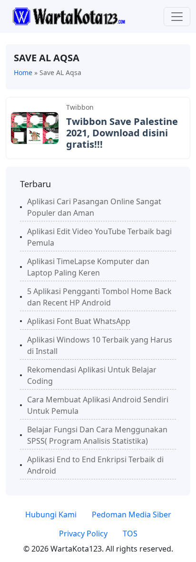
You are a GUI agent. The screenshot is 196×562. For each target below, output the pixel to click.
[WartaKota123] (69, 15)
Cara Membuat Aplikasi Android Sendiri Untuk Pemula (97, 405)
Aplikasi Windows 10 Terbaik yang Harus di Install (99, 345)
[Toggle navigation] (177, 16)
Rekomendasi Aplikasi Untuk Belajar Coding (92, 375)
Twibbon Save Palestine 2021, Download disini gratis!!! (122, 133)
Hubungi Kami (51, 514)
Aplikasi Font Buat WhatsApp (78, 321)
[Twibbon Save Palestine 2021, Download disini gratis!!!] (35, 127)
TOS (130, 533)
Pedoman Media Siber (131, 514)
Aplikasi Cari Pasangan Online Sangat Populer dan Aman (94, 207)
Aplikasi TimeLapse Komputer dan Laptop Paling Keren (88, 267)
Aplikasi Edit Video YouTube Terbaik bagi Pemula (99, 237)
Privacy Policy (83, 533)
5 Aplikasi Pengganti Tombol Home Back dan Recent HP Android (99, 297)
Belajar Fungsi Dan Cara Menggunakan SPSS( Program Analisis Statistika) (97, 435)
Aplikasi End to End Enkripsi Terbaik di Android (95, 465)
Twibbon (80, 107)
